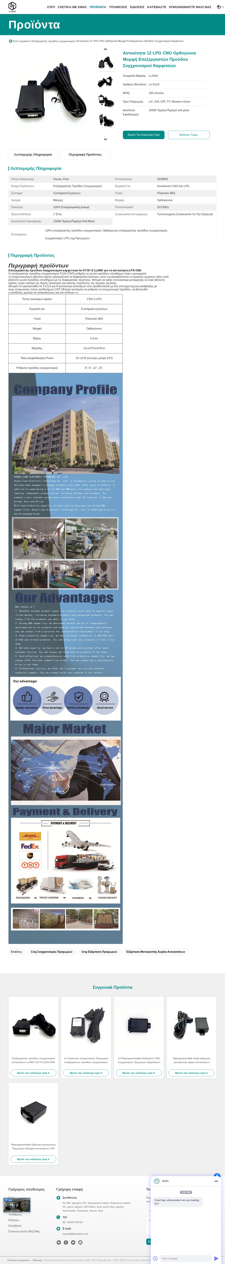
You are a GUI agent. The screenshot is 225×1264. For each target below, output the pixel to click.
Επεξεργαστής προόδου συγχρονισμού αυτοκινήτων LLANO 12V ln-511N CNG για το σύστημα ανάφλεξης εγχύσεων (33, 1060)
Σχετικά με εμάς (72, 7)
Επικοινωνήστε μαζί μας (190, 7)
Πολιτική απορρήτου (18, 1260)
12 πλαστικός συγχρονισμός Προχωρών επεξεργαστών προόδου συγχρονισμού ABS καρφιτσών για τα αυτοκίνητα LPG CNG (86, 1060)
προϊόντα (98, 7)
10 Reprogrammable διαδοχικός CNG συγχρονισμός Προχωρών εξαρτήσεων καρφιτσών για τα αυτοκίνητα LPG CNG (139, 1060)
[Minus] (216, 1181)
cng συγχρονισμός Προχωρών (51, 951)
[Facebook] (65, 1243)
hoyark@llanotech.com (75, 1233)
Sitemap (37, 1260)
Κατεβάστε (156, 7)
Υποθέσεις (118, 7)
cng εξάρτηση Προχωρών (99, 951)
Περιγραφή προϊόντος (85, 154)
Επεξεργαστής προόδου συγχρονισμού (53, 41)
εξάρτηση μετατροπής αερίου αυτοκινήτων (155, 951)
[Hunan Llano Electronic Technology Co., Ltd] (12, 7)
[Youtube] (73, 1243)
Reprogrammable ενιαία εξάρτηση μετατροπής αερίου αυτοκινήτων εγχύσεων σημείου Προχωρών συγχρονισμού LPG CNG (191, 1060)
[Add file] (155, 1258)
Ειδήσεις (137, 7)
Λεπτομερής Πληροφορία (33, 154)
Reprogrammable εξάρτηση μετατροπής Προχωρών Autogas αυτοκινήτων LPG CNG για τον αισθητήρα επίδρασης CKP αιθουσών (33, 1146)
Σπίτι (51, 7)
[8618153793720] (80, 1243)
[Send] (216, 1258)
